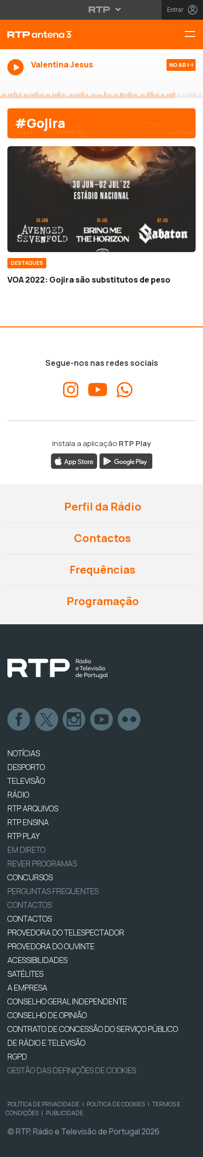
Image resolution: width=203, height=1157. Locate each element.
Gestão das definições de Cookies (71, 1070)
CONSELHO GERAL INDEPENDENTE (67, 1001)
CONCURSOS (30, 877)
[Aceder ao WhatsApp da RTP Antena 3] (125, 390)
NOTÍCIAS (23, 753)
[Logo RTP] (57, 668)
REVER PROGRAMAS (42, 863)
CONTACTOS (29, 918)
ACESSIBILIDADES (37, 960)
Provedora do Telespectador (65, 932)
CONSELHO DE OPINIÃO (47, 1015)
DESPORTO (26, 767)
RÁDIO (18, 794)
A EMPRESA (27, 987)
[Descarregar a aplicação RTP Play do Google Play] (126, 460)
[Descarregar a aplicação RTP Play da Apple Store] (74, 460)
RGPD (17, 1056)
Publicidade (64, 1113)
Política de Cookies (116, 1104)
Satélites (25, 973)
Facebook (19, 720)
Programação (102, 601)
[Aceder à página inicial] (67, 34)
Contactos (101, 538)
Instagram (74, 720)
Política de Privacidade (43, 1104)
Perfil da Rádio (101, 506)
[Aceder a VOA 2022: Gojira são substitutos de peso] (101, 199)
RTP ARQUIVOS (32, 808)
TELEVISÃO (26, 780)
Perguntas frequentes (53, 891)
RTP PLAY (23, 836)
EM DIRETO (26, 849)
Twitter (47, 720)
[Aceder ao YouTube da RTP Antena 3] (98, 390)
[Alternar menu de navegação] (193, 34)
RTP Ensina (28, 822)
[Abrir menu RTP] (102, 9)
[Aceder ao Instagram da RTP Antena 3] (71, 390)
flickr (129, 720)
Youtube (102, 720)
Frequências (101, 569)
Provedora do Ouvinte (51, 946)
